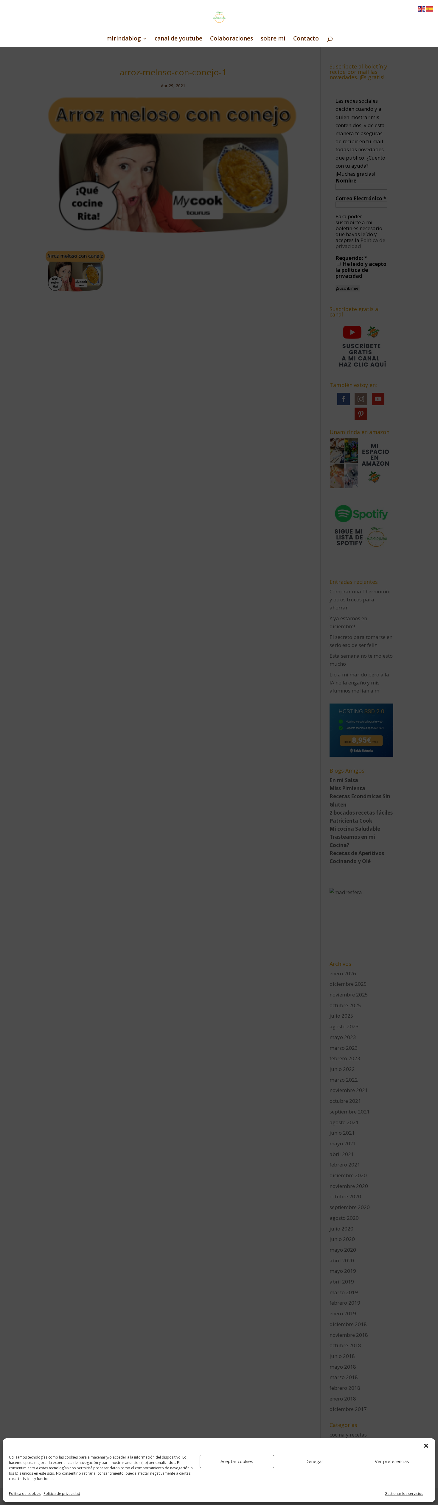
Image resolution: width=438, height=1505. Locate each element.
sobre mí (273, 39)
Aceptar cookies (236, 1461)
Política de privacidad (62, 1493)
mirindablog (123, 39)
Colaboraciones (231, 39)
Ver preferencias (392, 1461)
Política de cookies (25, 1493)
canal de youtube (178, 39)
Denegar (314, 1461)
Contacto (306, 39)
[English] (422, 8)
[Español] (430, 8)
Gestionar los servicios (404, 1493)
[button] (426, 1446)
